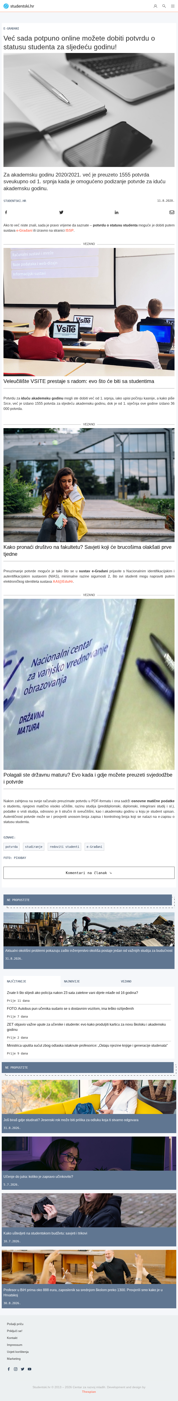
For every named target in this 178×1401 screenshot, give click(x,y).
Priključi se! (14, 1331)
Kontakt (12, 1338)
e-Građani (24, 230)
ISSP (70, 230)
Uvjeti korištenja (18, 1351)
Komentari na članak (86, 873)
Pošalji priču (15, 1324)
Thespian (89, 1391)
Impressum (14, 1345)
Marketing (14, 1358)
